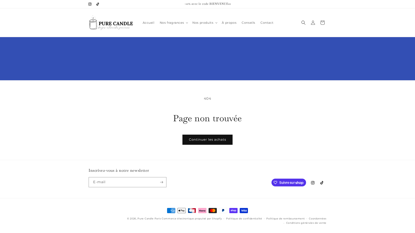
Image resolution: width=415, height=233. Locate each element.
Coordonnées (317, 218)
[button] (173, 22)
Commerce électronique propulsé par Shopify (192, 218)
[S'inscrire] (161, 182)
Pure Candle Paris (149, 218)
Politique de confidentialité (244, 218)
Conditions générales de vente (306, 222)
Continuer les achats (207, 139)
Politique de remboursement (285, 218)
